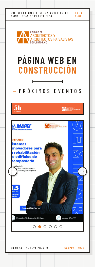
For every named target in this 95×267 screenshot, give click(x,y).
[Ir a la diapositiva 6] (61, 226)
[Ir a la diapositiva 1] (34, 226)
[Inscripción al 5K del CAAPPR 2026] (47, 109)
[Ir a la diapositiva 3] (45, 226)
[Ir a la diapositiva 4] (50, 226)
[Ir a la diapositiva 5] (55, 226)
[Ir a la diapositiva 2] (39, 226)
